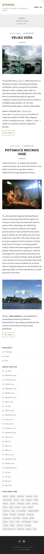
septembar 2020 (11, 468)
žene (34, 529)
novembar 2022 (10, 415)
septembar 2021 (10, 432)
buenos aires (7, 500)
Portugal (12, 514)
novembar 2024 (10, 380)
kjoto (24, 507)
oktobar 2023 (9, 393)
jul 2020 (8, 472)
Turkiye (5, 525)
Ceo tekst (8, 133)
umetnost (20, 525)
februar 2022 (9, 424)
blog (35, 496)
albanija (12, 496)
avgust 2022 (9, 419)
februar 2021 (9, 454)
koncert (30, 507)
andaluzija (20, 496)
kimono (17, 507)
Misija (20, 80)
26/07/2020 (15, 33)
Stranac (8, 4)
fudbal (36, 500)
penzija (5, 514)
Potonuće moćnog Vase (22, 152)
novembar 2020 (10, 459)
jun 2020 (8, 477)
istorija (5, 507)
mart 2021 (8, 450)
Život (6, 360)
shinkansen (6, 518)
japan (11, 507)
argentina (29, 496)
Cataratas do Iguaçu (19, 114)
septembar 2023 (10, 397)
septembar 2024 (10, 389)
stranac (5, 522)
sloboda (25, 518)
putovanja (30, 514)
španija (28, 529)
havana (12, 503)
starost (32, 518)
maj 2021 (8, 441)
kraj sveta (6, 511)
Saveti (7, 356)
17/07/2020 (15, 146)
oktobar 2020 (9, 463)
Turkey (35, 522)
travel (18, 522)
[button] (22, 59)
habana (5, 503)
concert (16, 500)
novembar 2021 (10, 428)
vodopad (28, 525)
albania (5, 496)
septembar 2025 (10, 375)
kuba (13, 511)
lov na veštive (21, 511)
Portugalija (21, 514)
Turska (12, 525)
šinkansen (20, 529)
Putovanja (8, 352)
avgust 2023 (9, 402)
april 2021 (8, 446)
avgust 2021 (9, 437)
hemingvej (20, 503)
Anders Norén (25, 549)
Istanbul (35, 503)
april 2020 (8, 485)
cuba (22, 500)
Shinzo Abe (16, 518)
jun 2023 (8, 406)
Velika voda (22, 37)
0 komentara (28, 33)
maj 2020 (8, 481)
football (28, 500)
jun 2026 (8, 371)
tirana (12, 522)
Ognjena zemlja (33, 511)
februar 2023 (9, 410)
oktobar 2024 (9, 384)
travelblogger (26, 522)
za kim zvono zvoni (9, 529)
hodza (28, 503)
